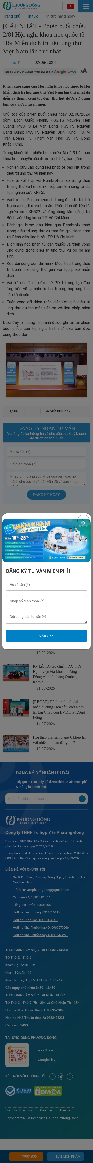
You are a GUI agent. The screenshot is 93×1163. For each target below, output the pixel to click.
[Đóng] (83, 521)
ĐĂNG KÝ (46, 636)
